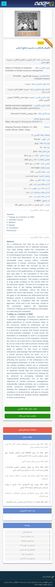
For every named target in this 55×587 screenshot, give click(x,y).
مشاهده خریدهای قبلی (27, 429)
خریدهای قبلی (27, 532)
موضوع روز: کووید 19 (27, 545)
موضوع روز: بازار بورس (27, 549)
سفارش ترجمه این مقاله (27, 416)
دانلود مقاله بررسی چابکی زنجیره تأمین (35, 461)
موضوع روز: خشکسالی (27, 558)
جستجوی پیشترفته (27, 540)
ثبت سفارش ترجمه (27, 536)
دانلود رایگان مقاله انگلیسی (27, 409)
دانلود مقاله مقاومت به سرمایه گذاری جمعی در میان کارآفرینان (27, 502)
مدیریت (40, 42)
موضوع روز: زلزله (27, 554)
